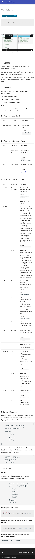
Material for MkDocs (11, 557)
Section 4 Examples (25, 172)
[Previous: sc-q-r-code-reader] (2, 551)
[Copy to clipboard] (33, 424)
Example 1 (25, 171)
